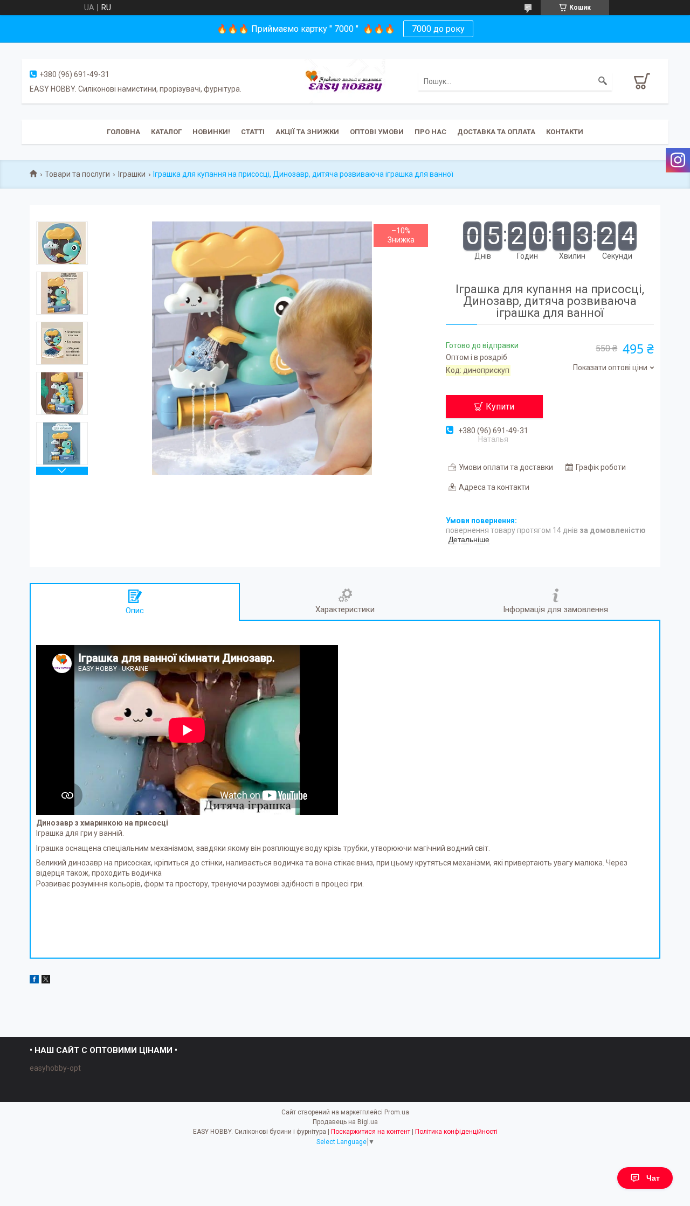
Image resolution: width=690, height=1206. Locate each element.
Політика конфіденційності (456, 1131)
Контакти (564, 132)
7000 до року (438, 29)
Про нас (430, 132)
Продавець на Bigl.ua (345, 1122)
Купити (500, 406)
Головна (123, 132)
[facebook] (34, 980)
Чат (653, 1178)
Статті (253, 132)
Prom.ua (396, 1112)
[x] (46, 980)
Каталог (166, 132)
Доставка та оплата (496, 132)
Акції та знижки (307, 132)
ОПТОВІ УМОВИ (377, 132)
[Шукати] (602, 81)
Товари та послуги (77, 174)
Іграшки (132, 174)
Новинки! (211, 132)
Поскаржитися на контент (370, 1131)
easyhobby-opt (55, 1068)
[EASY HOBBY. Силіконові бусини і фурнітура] (345, 80)
